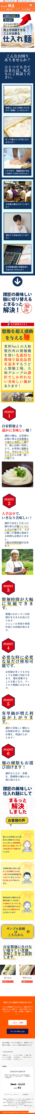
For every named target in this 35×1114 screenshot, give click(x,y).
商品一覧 (9, 9)
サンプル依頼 (26, 9)
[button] (31, 5)
